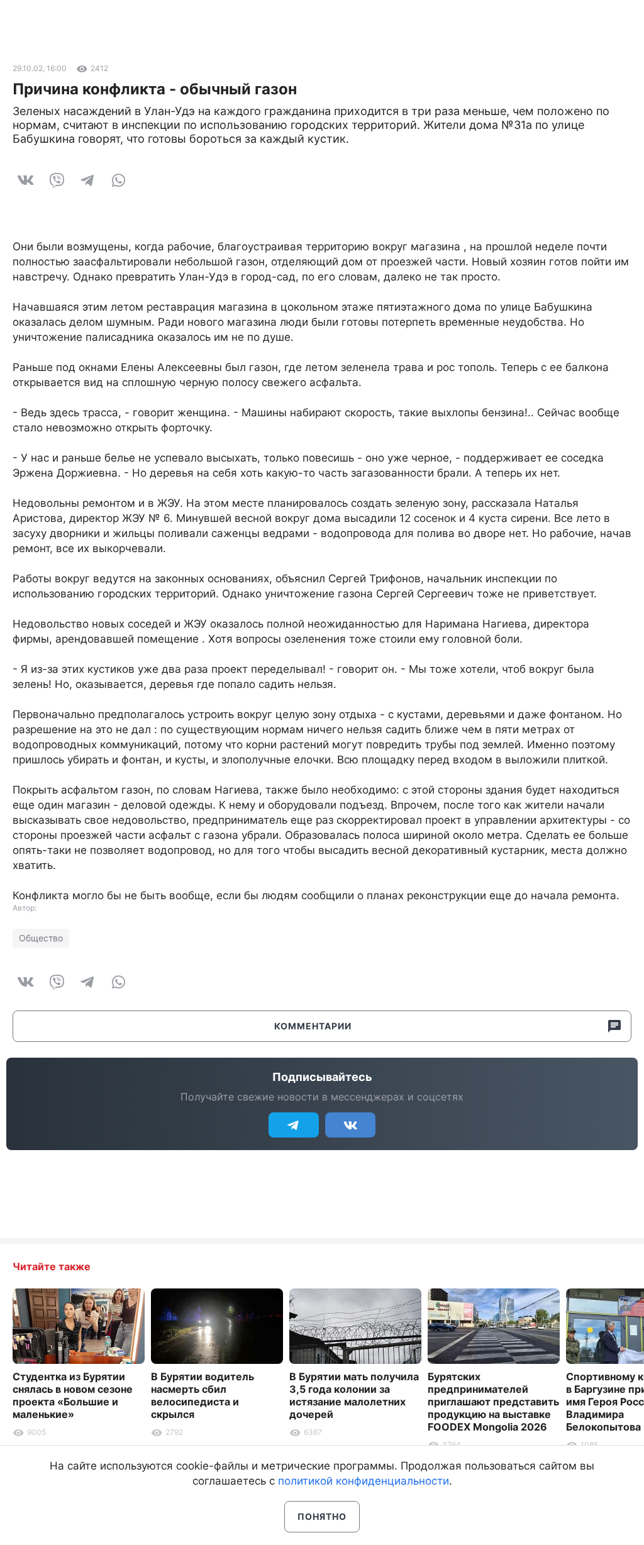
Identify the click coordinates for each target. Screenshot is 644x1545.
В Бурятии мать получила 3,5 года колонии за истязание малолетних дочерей (354, 1395)
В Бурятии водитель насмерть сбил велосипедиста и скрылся (202, 1395)
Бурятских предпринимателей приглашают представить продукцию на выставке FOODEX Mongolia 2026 (493, 1401)
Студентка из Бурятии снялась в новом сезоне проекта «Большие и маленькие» (73, 1395)
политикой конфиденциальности (363, 1481)
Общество (41, 938)
